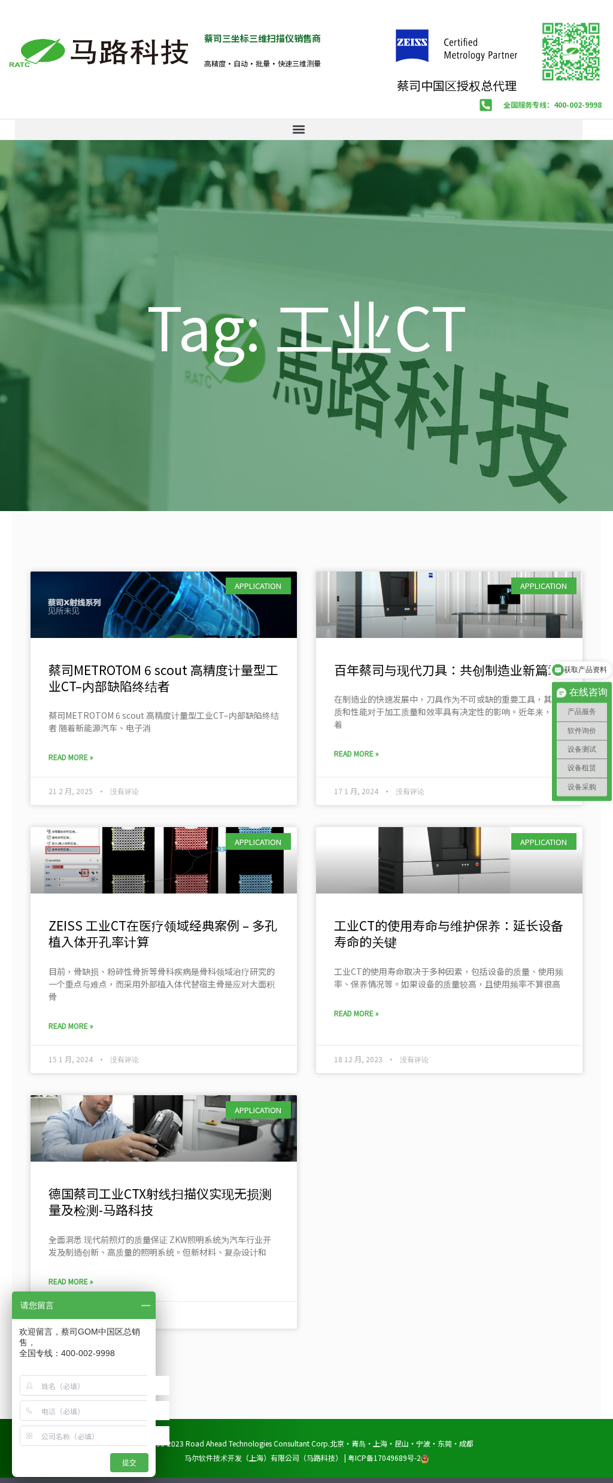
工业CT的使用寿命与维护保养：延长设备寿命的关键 (448, 933)
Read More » (70, 757)
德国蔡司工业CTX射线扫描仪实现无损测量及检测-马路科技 (160, 1201)
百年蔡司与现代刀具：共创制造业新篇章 (447, 670)
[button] (298, 129)
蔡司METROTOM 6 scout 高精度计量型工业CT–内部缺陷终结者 (163, 678)
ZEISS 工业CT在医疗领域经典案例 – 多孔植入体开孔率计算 (162, 933)
